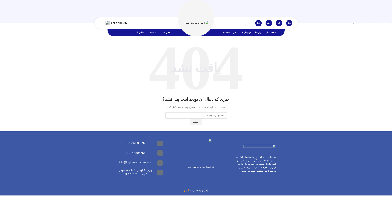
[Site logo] (196, 23)
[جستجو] (101, 23)
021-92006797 (119, 23)
